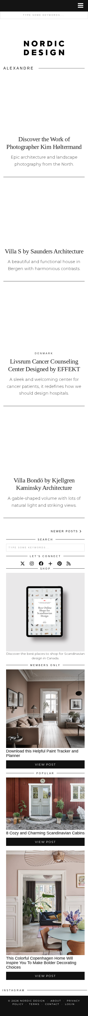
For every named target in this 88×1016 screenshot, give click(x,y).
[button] (82, 6)
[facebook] (41, 563)
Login (70, 1004)
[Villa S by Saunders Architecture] (44, 214)
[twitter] (22, 563)
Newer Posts (65, 531)
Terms (34, 1004)
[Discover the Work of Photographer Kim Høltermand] (44, 102)
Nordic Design (32, 1000)
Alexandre (18, 68)
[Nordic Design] (44, 43)
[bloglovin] (50, 563)
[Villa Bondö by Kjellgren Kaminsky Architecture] (44, 443)
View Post (45, 764)
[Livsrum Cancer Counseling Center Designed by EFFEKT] (44, 318)
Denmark (44, 353)
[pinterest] (59, 563)
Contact (52, 1004)
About (56, 1000)
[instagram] (32, 563)
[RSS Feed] (69, 563)
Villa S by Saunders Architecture (44, 251)
